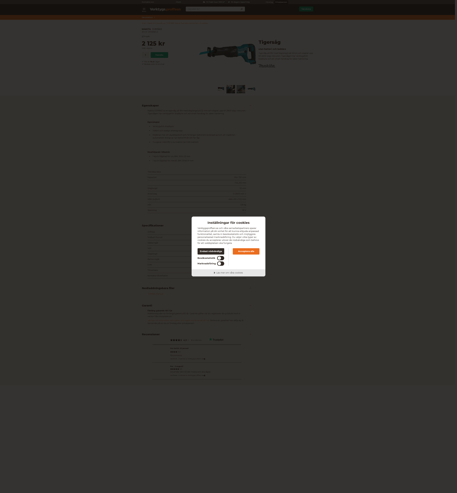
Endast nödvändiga (211, 251)
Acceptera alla (246, 251)
